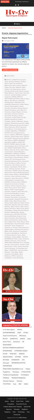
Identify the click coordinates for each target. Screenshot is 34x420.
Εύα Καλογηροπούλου (19, 159)
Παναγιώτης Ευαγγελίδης (20, 231)
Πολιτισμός (13, 240)
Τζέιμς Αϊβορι (14, 252)
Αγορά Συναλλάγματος (10, 335)
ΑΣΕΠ (19, 332)
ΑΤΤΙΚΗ (23, 117)
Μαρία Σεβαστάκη (15, 203)
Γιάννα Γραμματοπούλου (17, 132)
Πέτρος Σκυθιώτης (23, 239)
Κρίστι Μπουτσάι (22, 191)
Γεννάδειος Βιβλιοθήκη (11, 131)
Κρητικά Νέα (27, 406)
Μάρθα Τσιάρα (9, 201)
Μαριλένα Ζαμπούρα (18, 204)
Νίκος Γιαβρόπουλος (10, 221)
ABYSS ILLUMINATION (12, 79)
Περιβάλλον (6, 372)
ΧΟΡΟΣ (13, 256)
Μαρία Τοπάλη (25, 203)
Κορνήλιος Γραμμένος (11, 191)
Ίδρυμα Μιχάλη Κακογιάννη (21, 172)
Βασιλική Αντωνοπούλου (18, 123)
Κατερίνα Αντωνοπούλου (12, 184)
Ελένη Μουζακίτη (18, 157)
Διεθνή (27, 401)
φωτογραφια (15, 254)
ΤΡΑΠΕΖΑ (6, 378)
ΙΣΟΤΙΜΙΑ (18, 357)
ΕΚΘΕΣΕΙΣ (16, 153)
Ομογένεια (9, 409)
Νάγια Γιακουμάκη (10, 218)
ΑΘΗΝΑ (14, 96)
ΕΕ (23, 341)
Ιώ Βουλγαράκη (9, 180)
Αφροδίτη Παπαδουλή (11, 119)
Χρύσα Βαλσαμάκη (18, 257)
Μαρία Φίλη (8, 204)
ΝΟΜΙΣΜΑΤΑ (15, 360)
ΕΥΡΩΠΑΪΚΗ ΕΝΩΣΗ (21, 351)
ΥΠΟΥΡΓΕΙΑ (7, 384)
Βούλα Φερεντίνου (10, 127)
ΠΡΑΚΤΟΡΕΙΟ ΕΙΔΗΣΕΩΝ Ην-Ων (14, 242)
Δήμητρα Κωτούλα (18, 138)
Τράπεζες (19, 381)
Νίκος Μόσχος (21, 221)
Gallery (7, 89)
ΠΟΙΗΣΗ (7, 240)
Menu (18, 24)
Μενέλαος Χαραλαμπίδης (12, 212)
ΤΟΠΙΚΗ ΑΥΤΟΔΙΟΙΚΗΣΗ (10, 375)
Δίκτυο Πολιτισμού (20, 146)
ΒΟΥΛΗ (18, 127)
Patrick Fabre (19, 93)
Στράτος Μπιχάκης (10, 248)
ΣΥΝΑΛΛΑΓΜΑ (26, 372)
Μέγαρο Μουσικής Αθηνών (21, 210)
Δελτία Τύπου (19, 401)
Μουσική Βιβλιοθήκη (10, 216)
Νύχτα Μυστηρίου (20, 223)
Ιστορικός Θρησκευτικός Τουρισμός (13, 406)
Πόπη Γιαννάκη (21, 240)
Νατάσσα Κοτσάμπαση (11, 220)
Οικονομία (6, 363)
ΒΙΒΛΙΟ (7, 125)
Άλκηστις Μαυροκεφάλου (12, 106)
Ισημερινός (8, 178)
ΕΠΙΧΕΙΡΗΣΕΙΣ (7, 351)
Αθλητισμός (22, 335)
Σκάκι (14, 412)
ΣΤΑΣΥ (15, 246)
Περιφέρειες (7, 412)
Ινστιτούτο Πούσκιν (20, 176)
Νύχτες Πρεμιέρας (17, 225)
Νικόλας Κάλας (22, 220)
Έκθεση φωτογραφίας (22, 155)
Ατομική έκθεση (16, 117)
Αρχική (7, 401)
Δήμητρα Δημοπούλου (17, 136)
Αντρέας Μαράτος (16, 112)
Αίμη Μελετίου (14, 100)
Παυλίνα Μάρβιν (16, 237)
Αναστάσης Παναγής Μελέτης (19, 108)
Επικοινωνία (17, 414)
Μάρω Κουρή (20, 208)
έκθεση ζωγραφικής (10, 155)
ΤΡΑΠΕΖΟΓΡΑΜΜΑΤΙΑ (18, 378)
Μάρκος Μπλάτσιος (10, 208)
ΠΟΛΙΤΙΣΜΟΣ (10, 76)
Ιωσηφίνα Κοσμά (19, 180)
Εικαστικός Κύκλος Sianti (17, 150)
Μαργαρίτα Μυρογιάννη (21, 199)
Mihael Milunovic (9, 93)
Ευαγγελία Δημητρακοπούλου (13, 161)
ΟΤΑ (23, 360)
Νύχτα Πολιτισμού (9, 38)
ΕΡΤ (11, 159)
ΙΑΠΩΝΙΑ (14, 170)
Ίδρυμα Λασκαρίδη (23, 170)
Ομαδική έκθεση (9, 229)
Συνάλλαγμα (21, 412)
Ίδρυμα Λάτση (9, 172)
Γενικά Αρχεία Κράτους (20, 129)
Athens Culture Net (10, 83)
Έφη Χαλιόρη (16, 165)
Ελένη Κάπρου (9, 157)
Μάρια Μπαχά (18, 201)
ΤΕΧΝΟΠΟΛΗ (13, 250)
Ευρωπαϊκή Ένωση (21, 404)
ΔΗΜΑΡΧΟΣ (19, 134)
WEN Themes (23, 417)
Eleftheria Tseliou (20, 87)
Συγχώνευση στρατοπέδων (23, 2)
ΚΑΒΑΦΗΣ (8, 182)
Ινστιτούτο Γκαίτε (9, 176)
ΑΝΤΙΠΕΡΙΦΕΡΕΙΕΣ (9, 332)
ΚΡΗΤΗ (25, 357)
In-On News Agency (15, 89)
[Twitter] (18, 5)
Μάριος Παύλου (15, 206)
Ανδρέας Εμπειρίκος (10, 110)
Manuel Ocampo (24, 91)
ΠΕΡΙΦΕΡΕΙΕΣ (7, 366)
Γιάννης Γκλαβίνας (10, 134)
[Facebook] (16, 5)
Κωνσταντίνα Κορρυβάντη (12, 193)
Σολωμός (22, 244)
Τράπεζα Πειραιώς (8, 381)
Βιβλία (27, 123)
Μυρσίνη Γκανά (21, 216)
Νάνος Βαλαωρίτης (21, 218)
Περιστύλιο (25, 237)
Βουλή (12, 401)
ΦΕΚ (20, 384)
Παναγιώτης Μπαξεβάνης (12, 233)
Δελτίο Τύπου (7, 341)
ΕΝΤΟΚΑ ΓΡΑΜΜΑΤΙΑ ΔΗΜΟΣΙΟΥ (13, 347)
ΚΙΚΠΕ (12, 189)
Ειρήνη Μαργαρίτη (19, 151)
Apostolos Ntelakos (14, 81)
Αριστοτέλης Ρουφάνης (11, 115)
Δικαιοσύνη (16, 341)
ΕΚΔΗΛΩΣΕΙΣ (9, 153)
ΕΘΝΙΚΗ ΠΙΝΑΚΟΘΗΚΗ (14, 148)
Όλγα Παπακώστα (23, 227)
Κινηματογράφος (19, 189)
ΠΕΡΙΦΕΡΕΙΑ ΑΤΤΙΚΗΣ (11, 239)
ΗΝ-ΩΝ (20, 167)
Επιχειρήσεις (10, 404)
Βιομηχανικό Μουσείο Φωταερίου (19, 125)
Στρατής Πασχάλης (23, 246)
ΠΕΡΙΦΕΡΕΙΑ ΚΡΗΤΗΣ (18, 363)
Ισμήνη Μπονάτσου (17, 178)
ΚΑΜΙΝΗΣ (24, 182)
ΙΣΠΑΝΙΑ (25, 178)
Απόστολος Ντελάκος (18, 114)
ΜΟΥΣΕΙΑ (17, 214)
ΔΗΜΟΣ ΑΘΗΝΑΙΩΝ (19, 140)
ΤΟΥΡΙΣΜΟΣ (25, 375)
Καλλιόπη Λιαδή (15, 182)
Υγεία (14, 384)
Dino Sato (12, 87)
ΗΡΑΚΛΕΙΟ (13, 354)
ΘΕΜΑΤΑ (22, 354)
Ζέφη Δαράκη (13, 167)
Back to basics (17, 85)
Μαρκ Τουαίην (24, 206)
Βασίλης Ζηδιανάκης (17, 121)
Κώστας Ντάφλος (16, 195)
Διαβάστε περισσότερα (10, 70)
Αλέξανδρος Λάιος (19, 102)
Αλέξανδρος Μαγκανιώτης (12, 104)
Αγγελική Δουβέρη (16, 95)
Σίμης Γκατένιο (15, 244)
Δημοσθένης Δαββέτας (11, 142)
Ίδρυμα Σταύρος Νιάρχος (12, 174)
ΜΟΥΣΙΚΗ (23, 214)
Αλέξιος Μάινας (24, 104)
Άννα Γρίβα (20, 110)
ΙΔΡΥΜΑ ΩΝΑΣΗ (24, 174)
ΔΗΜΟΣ (22, 338)
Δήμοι (29, 338)
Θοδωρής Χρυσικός (14, 168)
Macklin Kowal (14, 91)
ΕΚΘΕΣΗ (22, 153)
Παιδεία (28, 369)
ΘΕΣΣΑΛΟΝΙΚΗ (8, 357)
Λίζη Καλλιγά (14, 197)
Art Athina (23, 81)
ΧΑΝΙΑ (26, 384)
